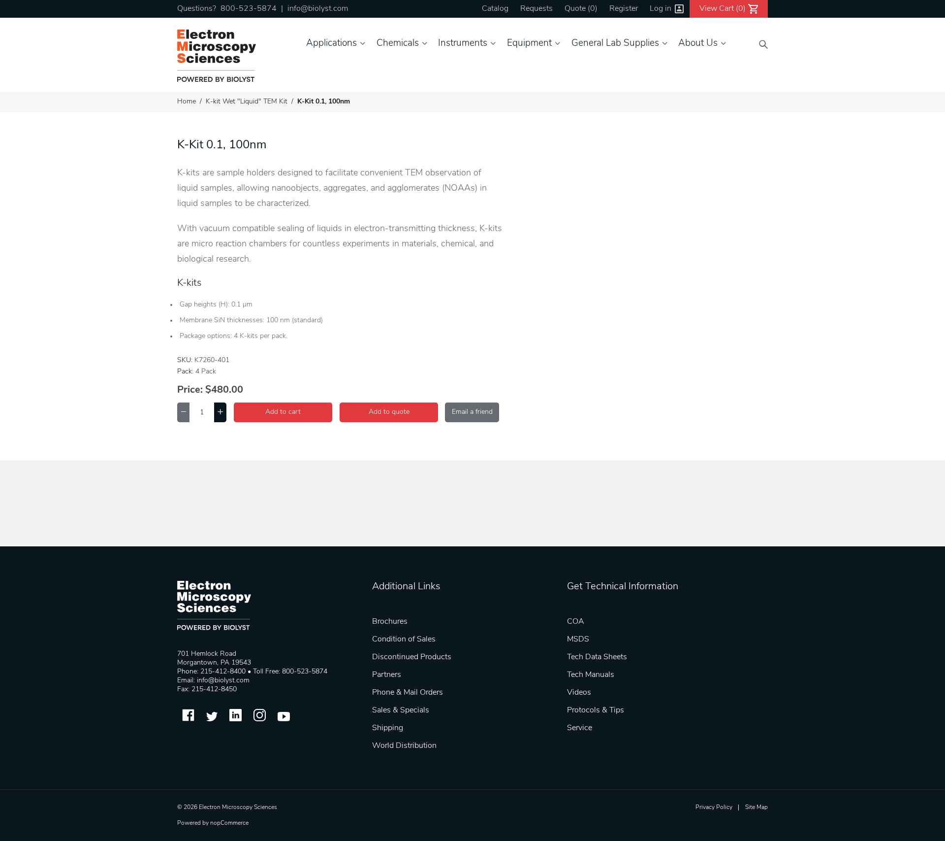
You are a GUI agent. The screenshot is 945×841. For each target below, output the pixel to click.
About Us (698, 43)
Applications (331, 43)
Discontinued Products (411, 657)
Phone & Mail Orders (407, 693)
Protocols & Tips (595, 710)
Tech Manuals (590, 675)
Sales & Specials (400, 710)
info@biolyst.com (317, 9)
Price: (190, 390)
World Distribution (404, 746)
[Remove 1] (183, 412)
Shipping (387, 728)
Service (579, 728)
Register (623, 9)
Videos (579, 693)
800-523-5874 (248, 9)
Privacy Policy (713, 807)
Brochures (390, 622)
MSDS (578, 639)
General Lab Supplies (615, 43)
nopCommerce (229, 823)
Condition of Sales (404, 639)
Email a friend (472, 412)
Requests (536, 9)
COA (575, 622)
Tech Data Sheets (597, 657)
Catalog (495, 9)
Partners (386, 675)
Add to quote (389, 412)
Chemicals (398, 43)
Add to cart (283, 412)
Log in (660, 9)
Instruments (462, 43)
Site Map (756, 807)
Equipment (529, 43)
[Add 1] (220, 412)
